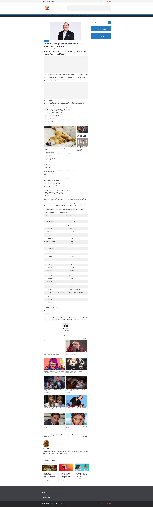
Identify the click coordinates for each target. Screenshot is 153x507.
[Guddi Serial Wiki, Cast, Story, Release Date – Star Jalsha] (82, 464)
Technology (97, 16)
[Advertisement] (89, 8)
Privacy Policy (45, 495)
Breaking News (46, 16)
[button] (76, 16)
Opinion (105, 16)
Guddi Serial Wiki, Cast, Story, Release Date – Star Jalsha (81, 474)
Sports (73, 16)
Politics (63, 16)
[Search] (109, 22)
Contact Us (44, 492)
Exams (80, 16)
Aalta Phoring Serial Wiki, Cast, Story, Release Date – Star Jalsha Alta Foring (65, 475)
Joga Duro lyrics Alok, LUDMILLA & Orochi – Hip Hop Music (77, 435)
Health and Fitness (87, 16)
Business (68, 16)
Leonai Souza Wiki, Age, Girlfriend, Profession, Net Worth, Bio (54, 435)
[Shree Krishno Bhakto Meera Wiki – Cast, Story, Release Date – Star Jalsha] (49, 464)
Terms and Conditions (46, 497)
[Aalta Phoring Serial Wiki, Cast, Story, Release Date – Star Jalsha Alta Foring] (66, 464)
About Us (44, 489)
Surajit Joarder (52, 48)
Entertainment (55, 16)
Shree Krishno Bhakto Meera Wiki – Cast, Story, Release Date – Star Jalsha (49, 475)
